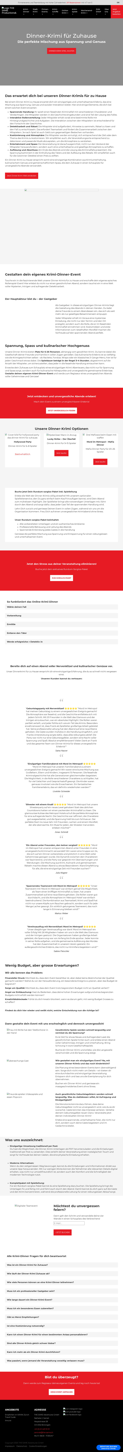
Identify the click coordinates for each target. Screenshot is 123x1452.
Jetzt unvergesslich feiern (61, 411)
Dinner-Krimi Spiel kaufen (61, 51)
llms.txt (8, 1420)
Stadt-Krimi (35, 10)
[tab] (61, 606)
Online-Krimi (65, 11)
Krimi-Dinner (26, 10)
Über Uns (107, 10)
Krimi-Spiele (74, 10)
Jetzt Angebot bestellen (117, 11)
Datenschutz (21, 1446)
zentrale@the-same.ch (43, 1432)
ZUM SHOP (98, 10)
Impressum (10, 1446)
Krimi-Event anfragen (62, 1392)
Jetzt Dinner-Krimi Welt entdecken (21, 176)
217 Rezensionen (74, 3)
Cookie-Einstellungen (38, 1446)
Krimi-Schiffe (55, 10)
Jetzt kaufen (61, 453)
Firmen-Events (45, 10)
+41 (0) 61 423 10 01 (42, 1429)
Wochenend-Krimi (86, 11)
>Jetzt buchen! (62, 1232)
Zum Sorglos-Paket (61, 578)
